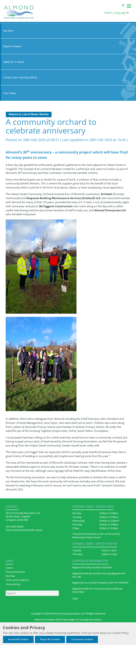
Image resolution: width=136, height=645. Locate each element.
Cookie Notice (13, 584)
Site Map (10, 575)
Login (75, 598)
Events (9, 567)
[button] (29, 114)
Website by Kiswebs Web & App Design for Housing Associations (68, 619)
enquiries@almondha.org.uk (27, 529)
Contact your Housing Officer (20, 77)
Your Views (9, 93)
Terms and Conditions (17, 580)
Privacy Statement (15, 571)
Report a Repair (12, 46)
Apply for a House (13, 61)
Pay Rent (8, 30)
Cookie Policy (120, 633)
